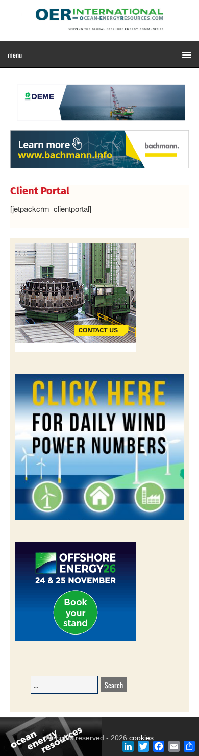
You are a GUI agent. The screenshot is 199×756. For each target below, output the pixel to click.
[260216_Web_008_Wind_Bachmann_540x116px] (99, 167)
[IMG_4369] (99, 125)
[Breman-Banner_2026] (75, 350)
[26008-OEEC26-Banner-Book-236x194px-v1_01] (75, 639)
